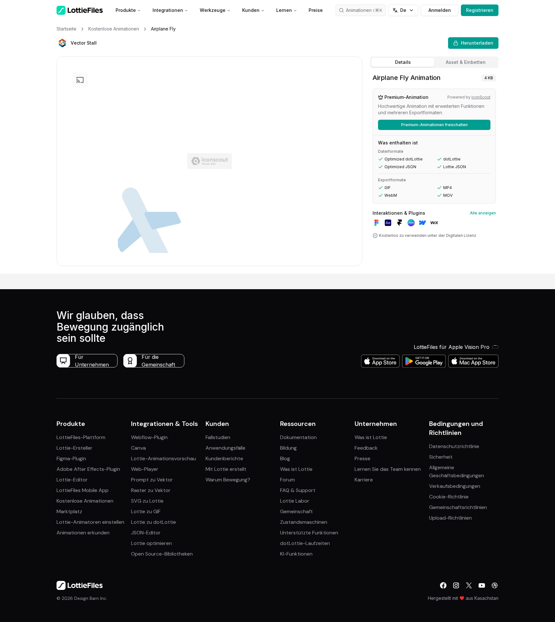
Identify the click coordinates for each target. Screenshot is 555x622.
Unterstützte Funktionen (309, 532)
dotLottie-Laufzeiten (305, 543)
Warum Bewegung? (228, 479)
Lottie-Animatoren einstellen (90, 522)
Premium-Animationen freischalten (434, 124)
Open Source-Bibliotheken (162, 553)
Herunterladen (477, 43)
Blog (285, 458)
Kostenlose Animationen (85, 500)
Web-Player (144, 469)
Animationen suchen (366, 10)
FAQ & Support (297, 490)
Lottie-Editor (72, 479)
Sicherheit (441, 457)
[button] (62, 43)
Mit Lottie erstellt (226, 469)
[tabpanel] (434, 172)
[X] (469, 585)
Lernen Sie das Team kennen (388, 469)
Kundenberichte (224, 458)
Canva (138, 448)
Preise (316, 10)
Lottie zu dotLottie (153, 522)
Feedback (366, 448)
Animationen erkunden (83, 532)
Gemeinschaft (296, 511)
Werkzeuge (212, 10)
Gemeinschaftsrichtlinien (458, 507)
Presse (362, 458)
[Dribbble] (494, 585)
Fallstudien (218, 437)
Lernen (284, 10)
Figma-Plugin (71, 458)
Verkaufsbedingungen (454, 486)
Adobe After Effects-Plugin (88, 469)
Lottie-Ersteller (74, 448)
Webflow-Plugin (149, 437)
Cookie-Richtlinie (449, 496)
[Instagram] (456, 585)
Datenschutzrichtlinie (454, 446)
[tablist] (434, 62)
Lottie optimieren (151, 543)
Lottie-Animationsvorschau (163, 458)
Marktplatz (69, 511)
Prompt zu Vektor (152, 479)
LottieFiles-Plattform (81, 437)
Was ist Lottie (296, 469)
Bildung (288, 448)
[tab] (402, 62)
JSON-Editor (146, 532)
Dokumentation (298, 437)
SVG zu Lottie (147, 500)
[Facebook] (443, 585)
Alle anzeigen (483, 213)
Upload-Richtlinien (450, 517)
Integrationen (168, 10)
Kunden (251, 10)
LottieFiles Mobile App (83, 490)
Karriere (364, 479)
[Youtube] (482, 585)
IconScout (480, 97)
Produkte (126, 10)
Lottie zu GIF (146, 511)
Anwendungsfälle (225, 448)
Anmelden (439, 10)
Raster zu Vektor (151, 490)
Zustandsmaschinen (303, 522)
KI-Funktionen (296, 553)
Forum (287, 479)
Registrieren (479, 10)
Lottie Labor (294, 500)
